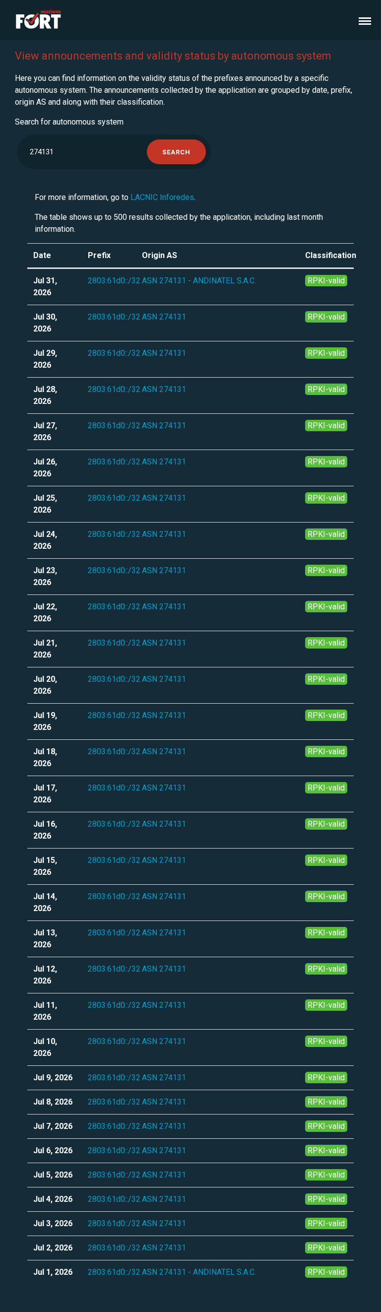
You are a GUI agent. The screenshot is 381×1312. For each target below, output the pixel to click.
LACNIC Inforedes (162, 197)
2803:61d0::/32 (114, 280)
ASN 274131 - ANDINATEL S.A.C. (199, 280)
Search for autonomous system (69, 122)
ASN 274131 (164, 317)
